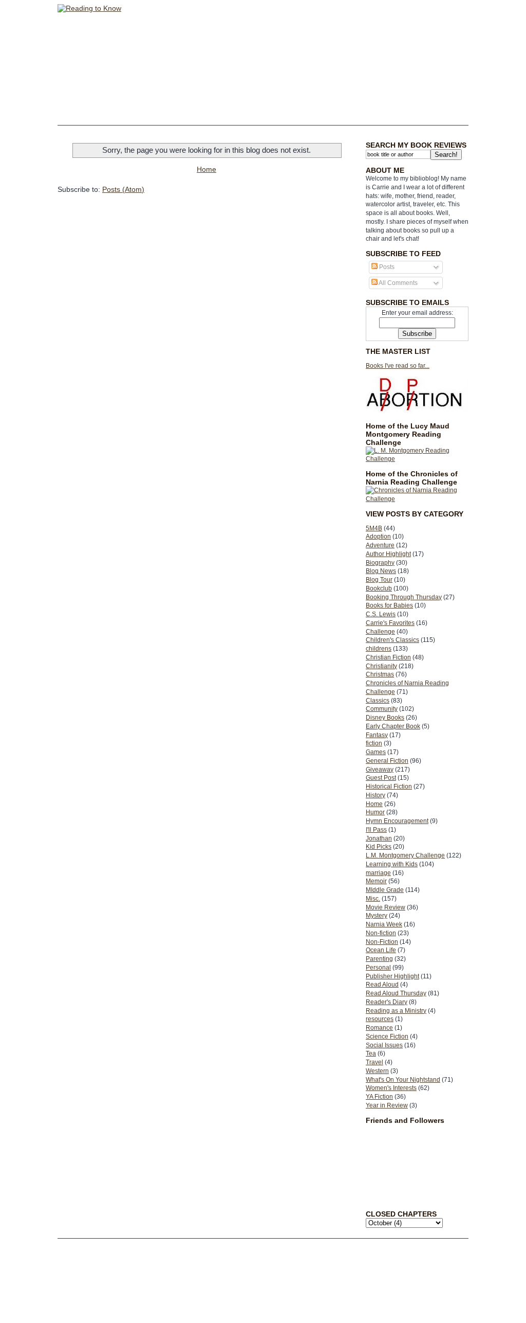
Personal (378, 967)
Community (382, 708)
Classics (377, 700)
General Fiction (387, 760)
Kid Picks (378, 846)
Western (377, 1071)
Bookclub (379, 588)
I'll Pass (376, 829)
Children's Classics (392, 639)
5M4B (374, 528)
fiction (374, 743)
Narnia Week (384, 924)
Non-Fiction (382, 941)
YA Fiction (379, 1096)
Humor (375, 812)
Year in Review (387, 1105)
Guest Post (381, 777)
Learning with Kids (392, 864)
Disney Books (385, 717)
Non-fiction (381, 933)
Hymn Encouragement (397, 821)
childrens (378, 648)
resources (379, 1019)
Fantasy (377, 735)
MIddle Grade (385, 889)
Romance (379, 1027)
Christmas (380, 674)
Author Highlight (388, 554)
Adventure (380, 545)
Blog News (381, 571)
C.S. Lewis (381, 614)
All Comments (398, 283)
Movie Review (385, 907)
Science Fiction (387, 1036)
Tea (371, 1053)
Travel (374, 1062)
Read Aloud (382, 984)
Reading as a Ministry (396, 1010)
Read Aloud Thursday (396, 993)
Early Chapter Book (393, 726)
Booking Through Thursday (404, 597)
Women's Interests (391, 1088)
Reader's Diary (386, 1002)
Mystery (376, 915)
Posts (386, 267)
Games (376, 752)
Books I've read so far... (397, 365)
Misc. (373, 898)
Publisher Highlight (392, 976)
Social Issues (384, 1045)
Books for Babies (389, 605)
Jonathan (379, 838)
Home (374, 804)
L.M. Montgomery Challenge (405, 855)
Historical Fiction (389, 786)
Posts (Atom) (123, 189)
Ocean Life (381, 950)
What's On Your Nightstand (403, 1079)
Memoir (376, 881)
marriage (378, 873)
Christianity (381, 666)
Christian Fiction (388, 657)
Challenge (380, 631)
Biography (380, 562)
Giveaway (379, 769)
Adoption (378, 536)
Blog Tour (379, 579)
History (375, 795)
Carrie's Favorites (390, 623)
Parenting (379, 958)
